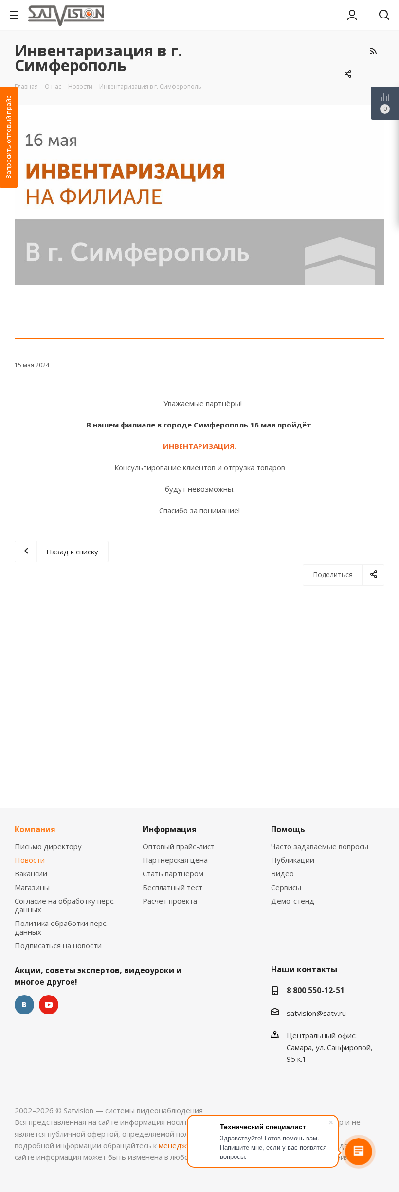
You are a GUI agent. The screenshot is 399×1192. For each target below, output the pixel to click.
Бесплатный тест (172, 887)
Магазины (32, 887)
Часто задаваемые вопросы (319, 846)
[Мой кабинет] (352, 15)
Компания (35, 829)
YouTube (48, 1004)
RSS (373, 50)
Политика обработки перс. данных (61, 927)
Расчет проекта (170, 901)
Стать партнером (173, 873)
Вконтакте (24, 1004)
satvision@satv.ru (316, 1013)
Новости (30, 860)
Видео (282, 873)
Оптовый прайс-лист (179, 846)
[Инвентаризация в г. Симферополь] (199, 202)
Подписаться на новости (58, 945)
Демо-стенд (292, 901)
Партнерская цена (175, 860)
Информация (170, 829)
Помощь (288, 829)
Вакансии (31, 873)
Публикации (292, 860)
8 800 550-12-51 (316, 990)
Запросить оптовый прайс (8, 137)
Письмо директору (48, 846)
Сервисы (286, 887)
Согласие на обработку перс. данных (65, 905)
